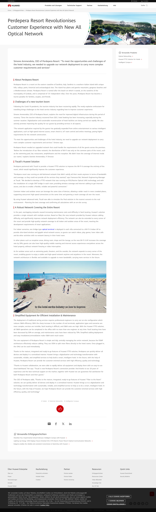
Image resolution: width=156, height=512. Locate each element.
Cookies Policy (44, 505)
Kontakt (10, 483)
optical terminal (48, 229)
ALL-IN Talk (95, 486)
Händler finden (40, 476)
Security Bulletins (125, 476)
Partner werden (68, 473)
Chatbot (38, 479)
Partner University (69, 479)
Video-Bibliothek (97, 479)
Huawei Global (12, 486)
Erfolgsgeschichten (18, 10)
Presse (9, 476)
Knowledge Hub (96, 483)
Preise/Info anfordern (42, 473)
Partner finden (68, 476)
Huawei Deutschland (126, 473)
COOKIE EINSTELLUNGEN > (116, 504)
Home (9, 10)
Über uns (10, 473)
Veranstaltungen (12, 479)
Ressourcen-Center (97, 476)
